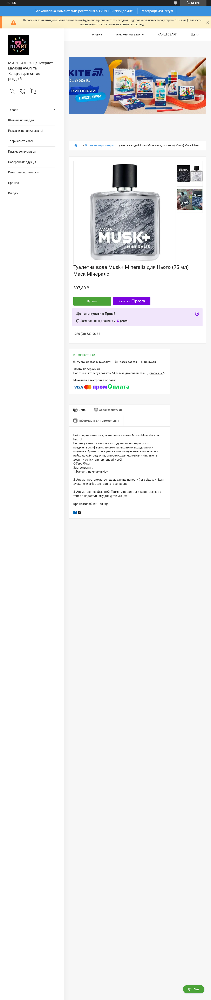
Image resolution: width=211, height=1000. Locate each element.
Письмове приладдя (22, 151)
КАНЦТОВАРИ (167, 34)
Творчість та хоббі (20, 141)
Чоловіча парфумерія (99, 145)
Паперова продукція (22, 162)
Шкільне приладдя (21, 120)
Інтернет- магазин (128, 34)
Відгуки (13, 193)
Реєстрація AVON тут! (157, 11)
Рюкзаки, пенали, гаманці (25, 130)
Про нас (13, 183)
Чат (196, 989)
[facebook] (75, 513)
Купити (92, 301)
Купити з (124, 301)
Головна (96, 34)
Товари (13, 110)
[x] (79, 513)
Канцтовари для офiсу (23, 172)
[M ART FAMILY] (31, 45)
